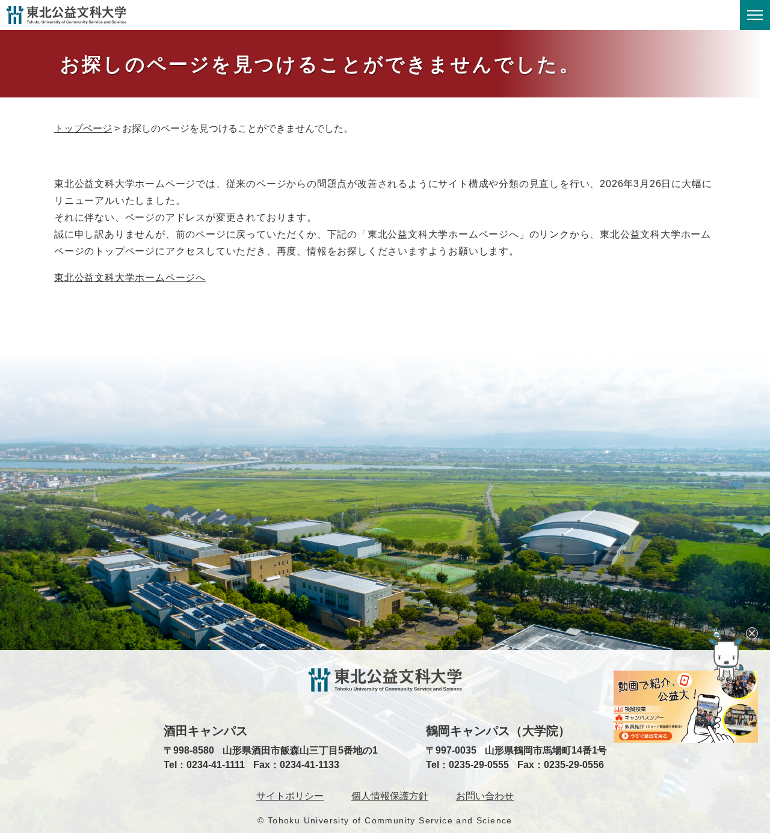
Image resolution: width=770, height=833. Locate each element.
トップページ (83, 128)
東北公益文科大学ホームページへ (130, 277)
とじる (752, 633)
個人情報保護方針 (389, 796)
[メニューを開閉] (755, 15)
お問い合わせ (485, 796)
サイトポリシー (290, 796)
